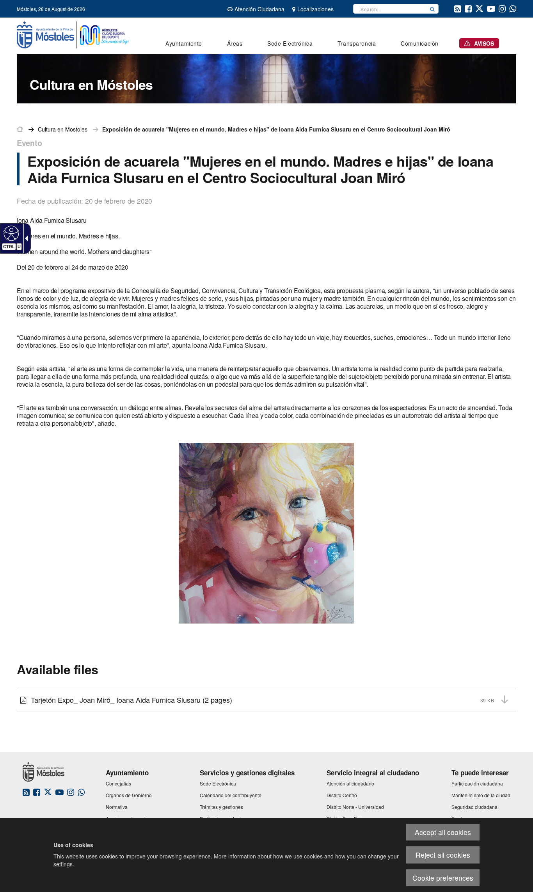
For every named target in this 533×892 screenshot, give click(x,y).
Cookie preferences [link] (442, 878)
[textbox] (389, 9)
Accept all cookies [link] (443, 832)
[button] (432, 9)
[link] (10, 233)
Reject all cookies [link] (443, 855)
